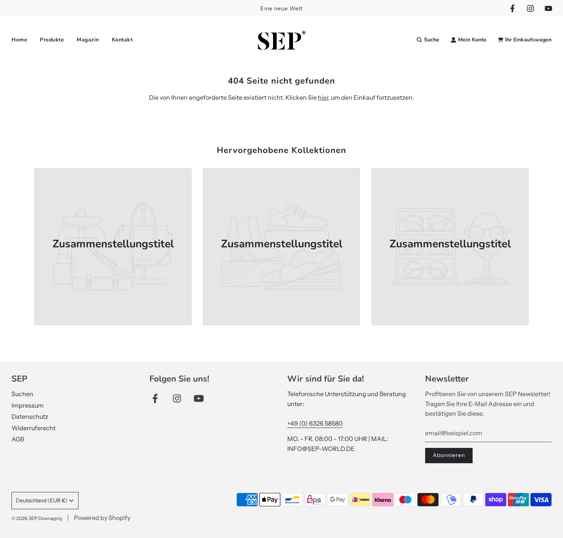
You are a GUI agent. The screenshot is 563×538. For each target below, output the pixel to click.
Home (19, 39)
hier (323, 97)
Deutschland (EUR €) (41, 500)
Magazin (88, 39)
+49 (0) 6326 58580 (315, 423)
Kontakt (122, 39)
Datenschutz (29, 416)
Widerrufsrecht (33, 428)
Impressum (27, 405)
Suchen (22, 394)
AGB (17, 439)
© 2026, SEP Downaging (36, 518)
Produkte (52, 39)
